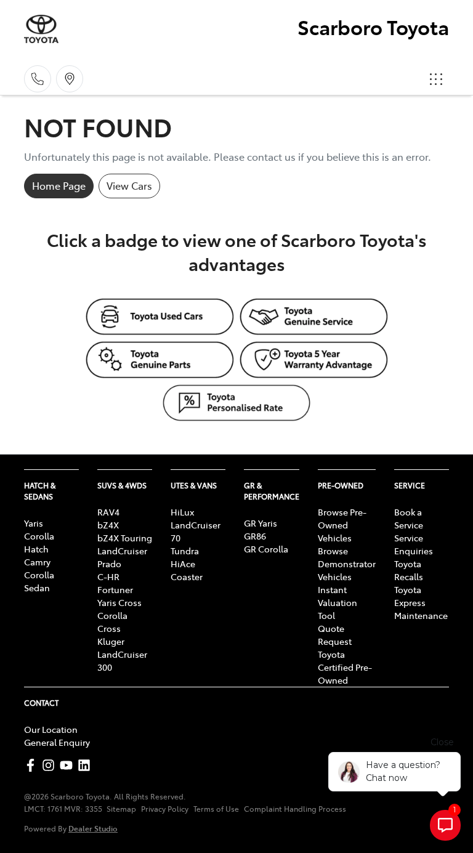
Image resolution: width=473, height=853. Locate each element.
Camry (37, 562)
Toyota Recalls (408, 570)
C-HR (108, 576)
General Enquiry (57, 742)
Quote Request (335, 634)
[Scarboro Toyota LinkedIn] (86, 765)
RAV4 (108, 512)
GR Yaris (260, 523)
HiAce (183, 563)
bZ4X (108, 525)
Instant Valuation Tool (337, 602)
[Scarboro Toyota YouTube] (69, 765)
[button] (436, 79)
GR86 (255, 536)
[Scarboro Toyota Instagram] (51, 765)
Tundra (185, 550)
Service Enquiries (413, 544)
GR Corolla (266, 549)
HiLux (182, 512)
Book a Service (408, 518)
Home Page (59, 185)
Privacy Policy (164, 809)
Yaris (33, 523)
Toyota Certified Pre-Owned (345, 667)
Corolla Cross (112, 621)
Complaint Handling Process (295, 809)
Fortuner (115, 589)
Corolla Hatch (39, 542)
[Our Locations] (69, 79)
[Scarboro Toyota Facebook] (33, 765)
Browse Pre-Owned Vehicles (342, 525)
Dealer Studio (93, 828)
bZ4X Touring (124, 538)
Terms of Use (216, 809)
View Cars (129, 185)
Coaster (187, 576)
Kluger (110, 641)
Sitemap (121, 809)
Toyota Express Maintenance (421, 602)
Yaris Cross (119, 602)
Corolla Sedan (39, 581)
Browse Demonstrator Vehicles (347, 563)
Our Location (51, 729)
